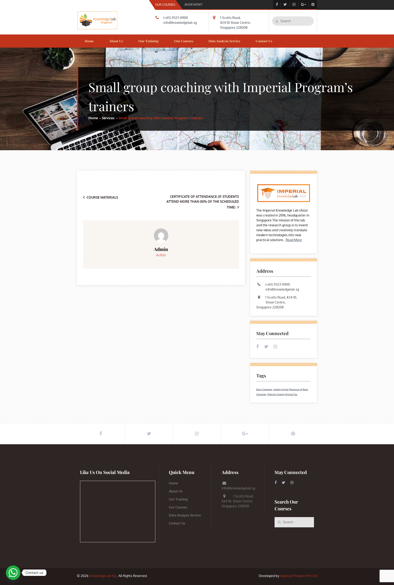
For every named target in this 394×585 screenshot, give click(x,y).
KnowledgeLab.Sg (102, 576)
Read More (294, 240)
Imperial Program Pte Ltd (298, 576)
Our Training (148, 41)
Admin (161, 249)
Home (89, 41)
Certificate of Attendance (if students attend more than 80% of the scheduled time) (202, 202)
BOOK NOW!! (193, 4)
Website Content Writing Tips (282, 394)
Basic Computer (264, 389)
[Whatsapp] (13, 573)
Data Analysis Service (224, 41)
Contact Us (264, 41)
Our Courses (183, 41)
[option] (227, 4)
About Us (116, 41)
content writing (281, 389)
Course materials (102, 197)
